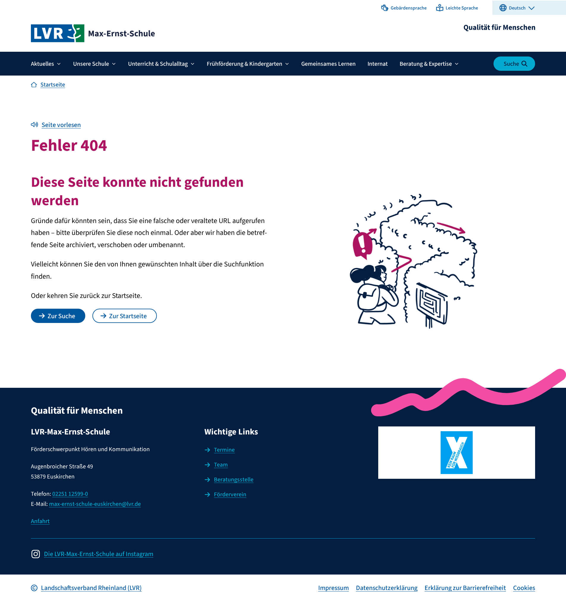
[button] (404, 8)
